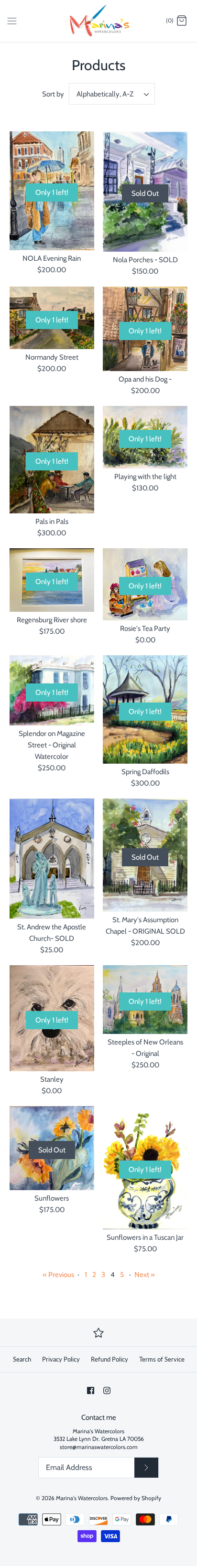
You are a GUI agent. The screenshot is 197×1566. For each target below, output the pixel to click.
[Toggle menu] (12, 20)
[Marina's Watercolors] (98, 21)
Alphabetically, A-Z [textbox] (105, 94)
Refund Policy (109, 1359)
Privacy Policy (61, 1359)
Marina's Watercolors (82, 1498)
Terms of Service (162, 1359)
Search (22, 1359)
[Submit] (146, 1468)
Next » (144, 1274)
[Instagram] (106, 1390)
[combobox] (112, 94)
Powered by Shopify (135, 1498)
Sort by (53, 94)
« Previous (58, 1274)
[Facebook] (90, 1390)
